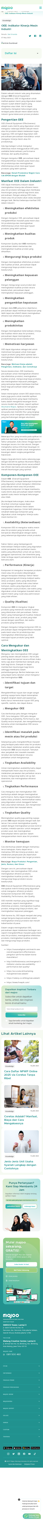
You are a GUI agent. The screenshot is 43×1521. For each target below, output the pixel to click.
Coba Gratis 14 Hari (21, 1264)
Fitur (5, 1366)
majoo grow (8, 1394)
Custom (6, 1430)
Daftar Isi (10, 53)
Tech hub (6, 1338)
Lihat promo (12, 1276)
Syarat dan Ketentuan (15, 1464)
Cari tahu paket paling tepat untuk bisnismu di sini (21, 1200)
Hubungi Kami (29, 1206)
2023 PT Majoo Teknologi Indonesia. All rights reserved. (22, 1461)
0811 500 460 (13, 1354)
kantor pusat (8, 1322)
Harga (5, 1422)
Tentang (6, 1437)
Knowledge (7, 20)
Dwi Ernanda (12, 34)
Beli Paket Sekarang (21, 1270)
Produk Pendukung (11, 1387)
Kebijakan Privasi (29, 1464)
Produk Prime (8, 1380)
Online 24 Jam (34, 1517)
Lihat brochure (13, 1281)
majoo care (7, 1351)
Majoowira (7, 1401)
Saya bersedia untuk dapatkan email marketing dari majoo (21, 1021)
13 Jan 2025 (34, 1156)
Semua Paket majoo (21, 2)
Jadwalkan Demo (13, 1206)
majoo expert (8, 1408)
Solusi (5, 1415)
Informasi (7, 1373)
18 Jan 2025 (34, 1066)
